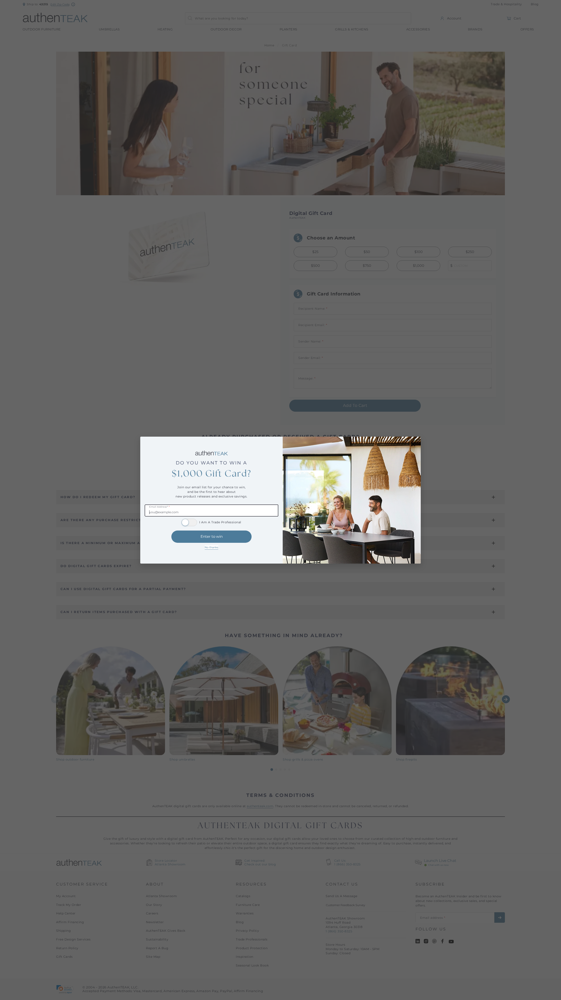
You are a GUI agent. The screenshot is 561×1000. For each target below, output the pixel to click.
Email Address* (159, 507)
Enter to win (212, 536)
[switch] (189, 522)
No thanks (211, 547)
